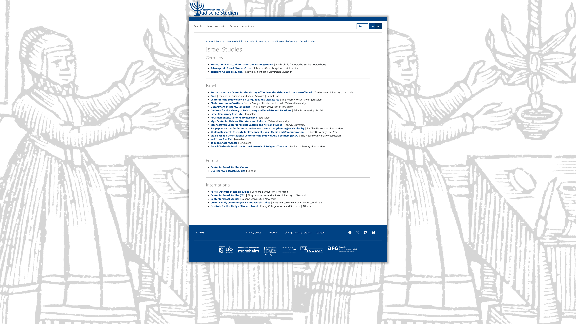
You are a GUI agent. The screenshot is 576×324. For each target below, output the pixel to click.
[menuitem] (254, 233)
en (378, 26)
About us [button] (247, 26)
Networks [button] (220, 26)
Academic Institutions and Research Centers (272, 41)
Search (362, 26)
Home (209, 41)
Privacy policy (253, 232)
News (209, 26)
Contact (320, 232)
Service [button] (234, 26)
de (372, 26)
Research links (235, 41)
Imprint (273, 232)
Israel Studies (308, 41)
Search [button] (198, 26)
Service (220, 41)
